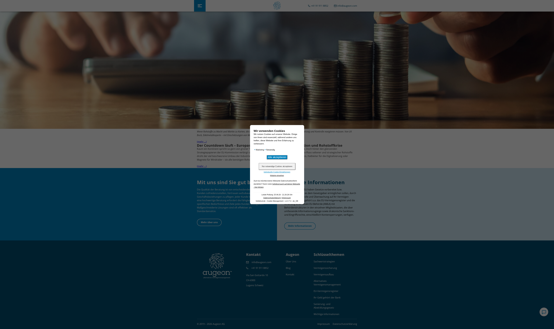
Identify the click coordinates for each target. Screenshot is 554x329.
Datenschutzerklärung (272, 198)
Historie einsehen (277, 176)
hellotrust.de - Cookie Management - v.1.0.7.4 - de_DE (277, 201)
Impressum (286, 198)
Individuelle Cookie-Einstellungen (277, 172)
